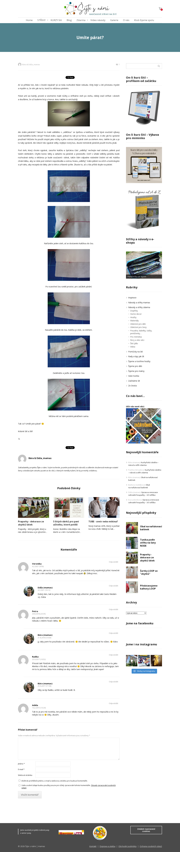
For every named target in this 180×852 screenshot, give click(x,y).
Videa (132, 346)
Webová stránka (25, 775)
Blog (69, 20)
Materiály (134, 320)
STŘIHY (41, 20)
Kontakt (92, 846)
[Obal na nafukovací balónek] (132, 528)
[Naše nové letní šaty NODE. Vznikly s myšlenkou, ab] (156, 660)
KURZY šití (56, 20)
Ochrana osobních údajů (151, 846)
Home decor (136, 314)
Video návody (97, 20)
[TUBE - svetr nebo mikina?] (104, 507)
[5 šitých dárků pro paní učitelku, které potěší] (68, 507)
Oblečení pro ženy (138, 327)
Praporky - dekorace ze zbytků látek (31, 523)
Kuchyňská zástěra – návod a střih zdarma (143, 463)
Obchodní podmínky (127, 846)
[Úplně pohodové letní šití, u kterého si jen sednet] (131, 660)
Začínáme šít (134, 380)
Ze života (132, 385)
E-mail (21, 769)
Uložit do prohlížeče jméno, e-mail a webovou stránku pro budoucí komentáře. (54, 780)
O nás (126, 20)
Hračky (133, 317)
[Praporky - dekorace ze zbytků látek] (33, 507)
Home (29, 20)
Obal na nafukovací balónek (139, 486)
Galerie (114, 20)
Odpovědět (113, 562)
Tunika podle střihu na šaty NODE (148, 542)
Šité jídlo (134, 343)
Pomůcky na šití (135, 351)
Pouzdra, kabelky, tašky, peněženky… (141, 332)
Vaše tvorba (133, 376)
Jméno (21, 763)
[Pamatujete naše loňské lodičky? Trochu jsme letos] (144, 660)
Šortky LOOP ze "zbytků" (149, 572)
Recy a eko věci (137, 340)
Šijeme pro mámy (136, 371)
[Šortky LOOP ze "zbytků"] (132, 572)
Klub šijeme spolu (144, 20)
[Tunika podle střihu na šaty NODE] (132, 543)
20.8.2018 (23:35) (39, 614)
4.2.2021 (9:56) (38, 566)
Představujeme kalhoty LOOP (149, 587)
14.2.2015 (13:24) (39, 708)
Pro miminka (136, 336)
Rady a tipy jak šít (136, 356)
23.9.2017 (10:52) (39, 659)
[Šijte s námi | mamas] (90, 8)
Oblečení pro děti (138, 324)
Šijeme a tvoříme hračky (139, 361)
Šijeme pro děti (135, 366)
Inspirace (132, 297)
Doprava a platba (107, 846)
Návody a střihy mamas (139, 302)
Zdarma (81, 20)
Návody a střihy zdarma (139, 307)
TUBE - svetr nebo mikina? (103, 521)
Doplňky (134, 310)
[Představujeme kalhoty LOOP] (132, 587)
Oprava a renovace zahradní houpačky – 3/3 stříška (143, 493)
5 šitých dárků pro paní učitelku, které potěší (66, 523)
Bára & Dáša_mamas (31, 64)
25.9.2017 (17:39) (44, 686)
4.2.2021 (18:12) (44, 590)
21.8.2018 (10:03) (44, 637)
